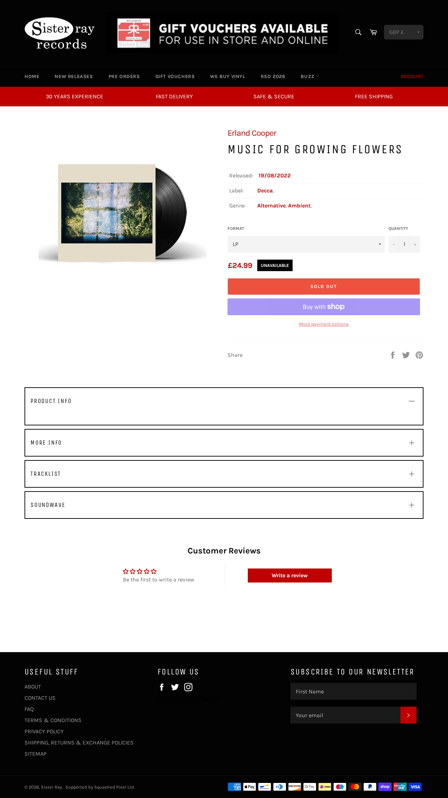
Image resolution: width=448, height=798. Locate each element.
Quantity (398, 228)
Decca (265, 190)
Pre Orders (124, 76)
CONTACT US (40, 697)
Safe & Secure (273, 96)
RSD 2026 (273, 76)
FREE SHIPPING (374, 96)
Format (235, 228)
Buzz (308, 76)
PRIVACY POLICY (44, 731)
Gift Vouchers (175, 76)
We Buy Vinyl (227, 76)
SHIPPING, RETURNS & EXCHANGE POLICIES (79, 742)
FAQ (29, 709)
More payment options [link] (324, 324)
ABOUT (32, 686)
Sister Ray (51, 787)
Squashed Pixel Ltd (114, 787)
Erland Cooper (251, 133)
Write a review (290, 575)
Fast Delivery (174, 96)
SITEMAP (35, 753)
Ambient (299, 205)
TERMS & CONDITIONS (53, 720)
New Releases (74, 76)
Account (412, 76)
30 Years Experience (74, 96)
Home (31, 76)
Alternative (271, 205)
